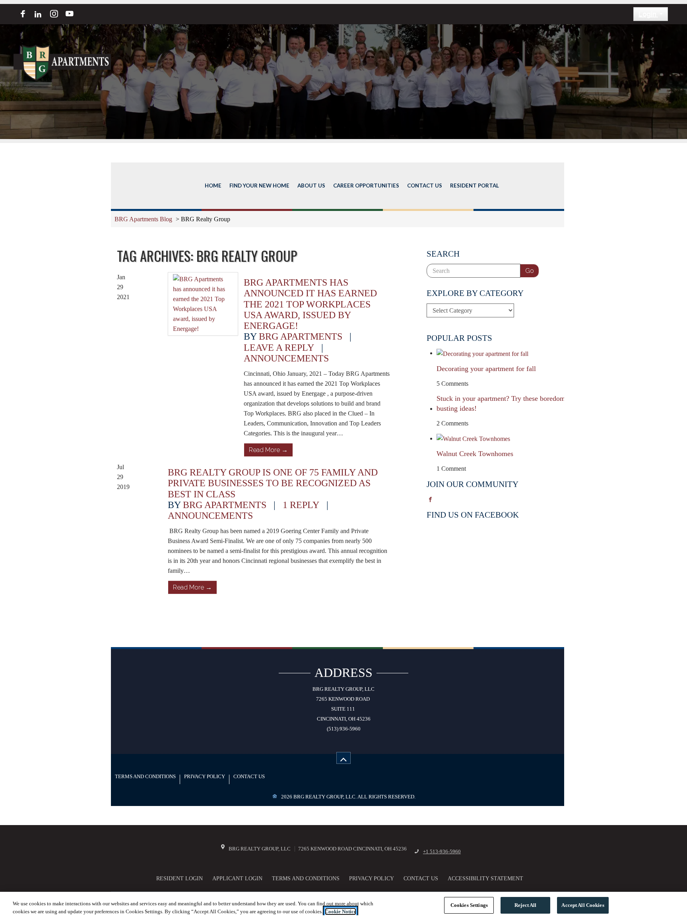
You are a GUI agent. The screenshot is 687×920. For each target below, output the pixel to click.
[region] (343, 906)
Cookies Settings (469, 905)
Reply (301, 504)
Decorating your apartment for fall (486, 369)
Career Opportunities (366, 185)
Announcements (286, 358)
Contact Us (424, 185)
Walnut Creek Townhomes (475, 454)
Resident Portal (474, 185)
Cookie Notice (340, 911)
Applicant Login (237, 878)
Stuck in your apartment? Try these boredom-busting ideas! (502, 403)
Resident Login (179, 878)
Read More (268, 450)
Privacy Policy (204, 777)
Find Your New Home (259, 185)
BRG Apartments (300, 336)
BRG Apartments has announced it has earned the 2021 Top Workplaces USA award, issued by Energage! (310, 304)
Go (529, 270)
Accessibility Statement (485, 878)
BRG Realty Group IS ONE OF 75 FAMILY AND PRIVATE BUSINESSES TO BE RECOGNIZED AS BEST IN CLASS (273, 483)
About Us (311, 185)
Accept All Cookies (582, 905)
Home (213, 185)
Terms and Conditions (145, 777)
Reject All (525, 905)
